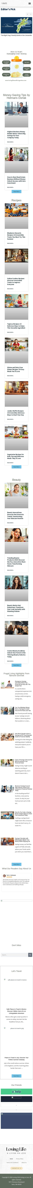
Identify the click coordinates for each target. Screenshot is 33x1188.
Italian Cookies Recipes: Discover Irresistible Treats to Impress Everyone (16, 281)
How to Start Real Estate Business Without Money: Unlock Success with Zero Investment (16, 180)
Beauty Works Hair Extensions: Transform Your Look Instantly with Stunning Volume (16, 608)
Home (11, 1159)
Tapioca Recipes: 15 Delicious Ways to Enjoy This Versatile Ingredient (16, 326)
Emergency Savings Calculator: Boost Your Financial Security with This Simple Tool (22, 684)
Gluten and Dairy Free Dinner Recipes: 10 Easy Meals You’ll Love (15, 369)
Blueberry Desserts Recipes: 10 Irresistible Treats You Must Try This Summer (16, 236)
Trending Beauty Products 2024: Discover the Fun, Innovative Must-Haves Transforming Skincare (16, 562)
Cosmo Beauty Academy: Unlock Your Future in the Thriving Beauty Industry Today (16, 654)
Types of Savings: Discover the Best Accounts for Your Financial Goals (23, 761)
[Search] (30, 955)
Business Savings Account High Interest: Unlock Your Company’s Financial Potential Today (23, 788)
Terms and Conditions (12, 1162)
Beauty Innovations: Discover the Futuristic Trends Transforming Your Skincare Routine (15, 515)
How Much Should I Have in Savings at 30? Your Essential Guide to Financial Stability (23, 735)
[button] (29, 3)
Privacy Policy (19, 1159)
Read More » (10, 142)
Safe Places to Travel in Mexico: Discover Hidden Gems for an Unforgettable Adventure (16, 1011)
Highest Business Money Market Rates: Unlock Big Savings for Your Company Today (16, 135)
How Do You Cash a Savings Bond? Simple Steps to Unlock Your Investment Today (23, 813)
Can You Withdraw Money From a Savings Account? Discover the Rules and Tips (23, 709)
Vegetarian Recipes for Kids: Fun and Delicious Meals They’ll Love (15, 456)
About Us (24, 1162)
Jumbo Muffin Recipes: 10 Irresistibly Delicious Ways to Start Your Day (16, 413)
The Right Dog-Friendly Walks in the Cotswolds (16, 35)
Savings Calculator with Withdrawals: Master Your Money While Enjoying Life (22, 840)
